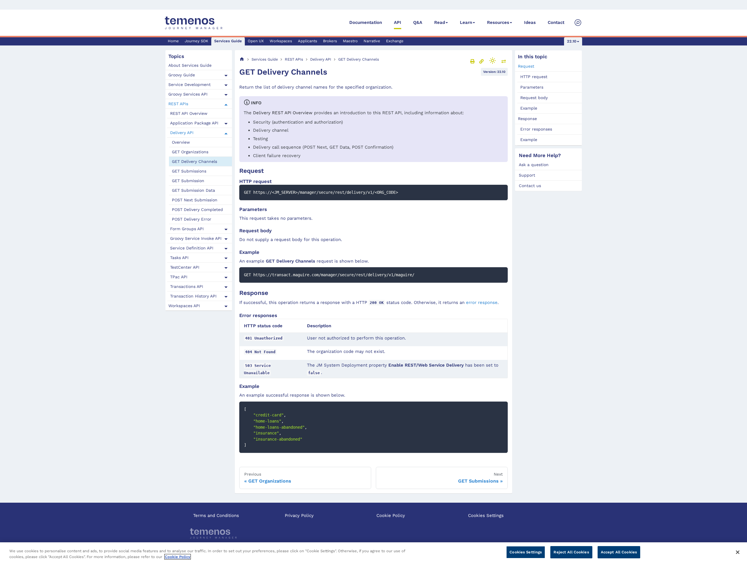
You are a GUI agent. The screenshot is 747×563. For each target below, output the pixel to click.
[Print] (472, 61)
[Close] (737, 552)
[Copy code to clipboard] (500, 192)
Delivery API (181, 133)
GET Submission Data (193, 190)
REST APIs (178, 104)
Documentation (365, 22)
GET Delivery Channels (194, 161)
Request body (534, 97)
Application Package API (194, 123)
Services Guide (228, 41)
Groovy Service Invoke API (195, 238)
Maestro (350, 41)
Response (527, 118)
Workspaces (281, 41)
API (397, 22)
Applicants (307, 41)
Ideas (530, 22)
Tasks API (179, 258)
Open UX (256, 41)
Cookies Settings (486, 515)
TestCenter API (184, 267)
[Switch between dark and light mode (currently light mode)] (492, 60)
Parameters (531, 87)
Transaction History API (193, 296)
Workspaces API (184, 306)
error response (482, 302)
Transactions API (186, 286)
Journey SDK (196, 41)
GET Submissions (189, 171)
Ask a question (534, 164)
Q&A (417, 22)
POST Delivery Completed (197, 209)
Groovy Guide (181, 75)
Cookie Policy (390, 515)
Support (527, 175)
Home (173, 41)
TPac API (178, 277)
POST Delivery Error (191, 219)
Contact (556, 22)
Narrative (372, 41)
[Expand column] (504, 61)
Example (528, 108)
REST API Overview (188, 113)
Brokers (330, 41)
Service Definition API (191, 248)
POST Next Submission (194, 200)
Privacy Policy (299, 515)
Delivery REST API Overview (283, 112)
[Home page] (242, 59)
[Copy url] (481, 61)
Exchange (395, 41)
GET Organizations (190, 152)
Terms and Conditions (216, 515)
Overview (181, 142)
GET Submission (188, 181)
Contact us (530, 185)
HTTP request (533, 76)
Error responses (536, 129)
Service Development (189, 84)
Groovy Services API (187, 94)
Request (526, 66)
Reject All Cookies (571, 552)
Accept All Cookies (619, 552)
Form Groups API (187, 229)
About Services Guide (190, 65)
